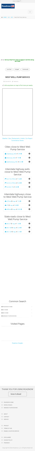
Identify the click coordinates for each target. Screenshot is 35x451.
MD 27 (8, 224)
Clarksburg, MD (11, 154)
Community (25, 69)
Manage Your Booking (10, 316)
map (14, 201)
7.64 (19, 179)
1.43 (18, 224)
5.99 (19, 154)
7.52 (18, 201)
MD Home (5, 313)
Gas (9, 138)
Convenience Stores (17, 140)
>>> (18, 60)
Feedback (7, 442)
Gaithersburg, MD (11, 162)
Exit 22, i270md (11, 183)
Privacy (6, 425)
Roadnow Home (7, 306)
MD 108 (8, 228)
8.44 (20, 162)
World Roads (8, 405)
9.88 (16, 187)
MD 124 (8, 232)
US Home (5, 309)
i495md (8, 209)
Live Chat (9, 69)
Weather (4, 138)
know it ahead (16, 394)
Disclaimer (7, 437)
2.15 (19, 232)
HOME (4, 17)
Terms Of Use (8, 428)
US (8, 17)
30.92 (19, 209)
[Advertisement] (17, 38)
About (6, 414)
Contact (6, 416)
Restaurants (16, 138)
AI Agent (17, 69)
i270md (8, 201)
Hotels (23, 138)
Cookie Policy (8, 440)
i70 (7, 205)
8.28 (19, 183)
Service (6, 419)
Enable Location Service (11, 431)
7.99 (18, 158)
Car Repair (29, 138)
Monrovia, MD (10, 158)
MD (12, 17)
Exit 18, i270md (11, 179)
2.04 (19, 228)
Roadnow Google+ (17, 343)
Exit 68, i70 (9, 187)
